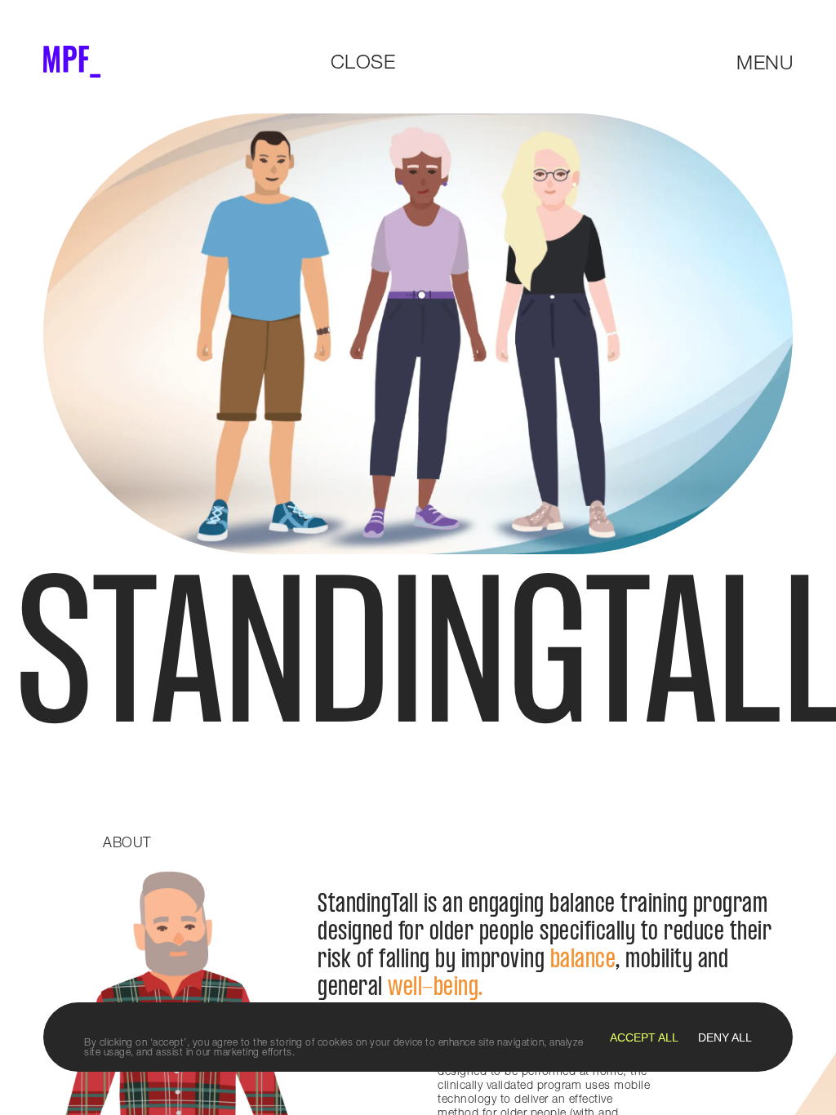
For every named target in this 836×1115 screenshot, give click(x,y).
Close (363, 61)
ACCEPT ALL (644, 1037)
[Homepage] (71, 62)
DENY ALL (725, 1037)
